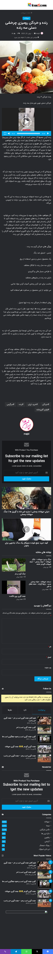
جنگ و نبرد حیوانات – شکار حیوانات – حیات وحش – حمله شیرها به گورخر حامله (40, 562)
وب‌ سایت (48, 667)
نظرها (10, 710)
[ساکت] (9, 133)
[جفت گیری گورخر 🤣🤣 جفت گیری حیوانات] (44, 749)
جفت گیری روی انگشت (17, 596)
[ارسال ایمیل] (34, 33)
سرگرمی (10, 404)
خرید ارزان (32, 404)
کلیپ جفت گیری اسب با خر (26, 727)
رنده (20, 404)
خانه (29, 13)
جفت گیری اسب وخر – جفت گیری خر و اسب (20, 755)
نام (49, 646)
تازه (25, 710)
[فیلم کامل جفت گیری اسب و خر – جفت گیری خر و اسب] (44, 720)
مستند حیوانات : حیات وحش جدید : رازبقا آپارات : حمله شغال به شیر (40, 584)
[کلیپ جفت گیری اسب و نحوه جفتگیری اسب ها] (44, 739)
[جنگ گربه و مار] (14, 565)
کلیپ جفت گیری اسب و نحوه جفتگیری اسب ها (19, 736)
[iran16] (37, 5)
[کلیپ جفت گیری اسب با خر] (44, 730)
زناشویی (47, 837)
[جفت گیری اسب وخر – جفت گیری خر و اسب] (44, 758)
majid (38, 33)
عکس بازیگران (45, 829)
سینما (48, 825)
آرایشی (47, 841)
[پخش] (48, 133)
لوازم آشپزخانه (42, 409)
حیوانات (23, 13)
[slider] (28, 133)
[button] (26, 122)
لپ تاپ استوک (44, 849)
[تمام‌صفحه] (5, 133)
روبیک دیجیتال (45, 845)
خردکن (45, 404)
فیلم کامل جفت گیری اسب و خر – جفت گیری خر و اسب (20, 719)
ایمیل (48, 657)
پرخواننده (41, 710)
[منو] (3, 6)
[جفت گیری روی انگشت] (14, 587)
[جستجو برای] (50, 6)
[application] (26, 122)
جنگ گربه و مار (20, 574)
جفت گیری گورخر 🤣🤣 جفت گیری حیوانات (20, 746)
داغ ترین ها (45, 833)
